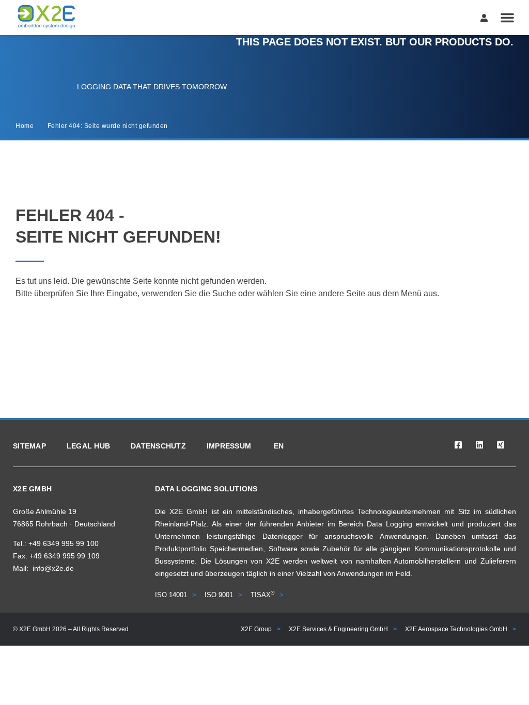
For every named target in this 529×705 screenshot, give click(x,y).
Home (24, 126)
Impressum (229, 446)
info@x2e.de (53, 568)
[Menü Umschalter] (507, 17)
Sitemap (29, 446)
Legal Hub (88, 446)
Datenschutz (158, 446)
